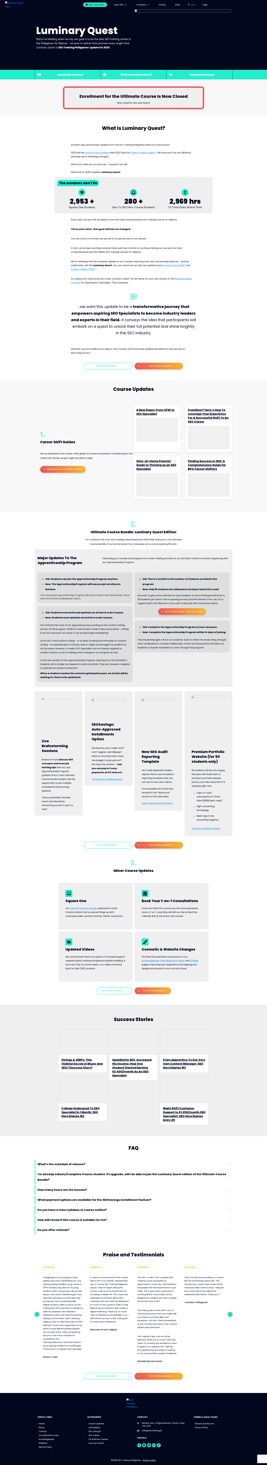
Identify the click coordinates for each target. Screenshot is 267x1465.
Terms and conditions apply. (107, 779)
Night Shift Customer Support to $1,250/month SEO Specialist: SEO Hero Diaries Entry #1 (184, 1114)
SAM (162, 960)
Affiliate (194, 960)
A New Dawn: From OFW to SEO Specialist (155, 412)
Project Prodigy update (142, 152)
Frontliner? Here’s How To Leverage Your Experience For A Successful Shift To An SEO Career (208, 416)
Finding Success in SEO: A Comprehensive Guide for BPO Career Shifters (207, 465)
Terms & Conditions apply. (206, 828)
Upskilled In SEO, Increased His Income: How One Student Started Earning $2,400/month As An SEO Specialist (132, 1067)
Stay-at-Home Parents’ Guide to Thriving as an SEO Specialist (156, 465)
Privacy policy (149, 1460)
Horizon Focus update (97, 152)
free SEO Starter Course (83, 908)
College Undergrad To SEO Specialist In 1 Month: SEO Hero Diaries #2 (80, 1112)
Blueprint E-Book (175, 960)
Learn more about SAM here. (157, 803)
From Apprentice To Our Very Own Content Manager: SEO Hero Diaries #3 (184, 1064)
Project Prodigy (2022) (83, 269)
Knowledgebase (150, 960)
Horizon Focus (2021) (174, 265)
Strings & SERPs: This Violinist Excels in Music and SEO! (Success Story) (82, 1064)
